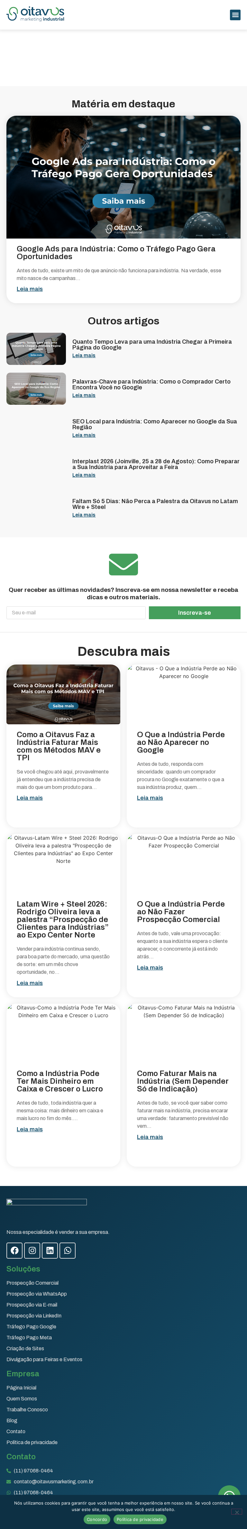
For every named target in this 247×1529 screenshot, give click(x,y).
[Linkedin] (50, 1251)
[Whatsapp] (67, 1251)
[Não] (236, 1512)
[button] (235, 15)
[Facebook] (14, 1251)
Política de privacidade (140, 1519)
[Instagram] (32, 1251)
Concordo (97, 1519)
